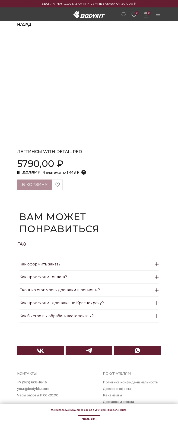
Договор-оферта (117, 389)
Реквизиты (112, 395)
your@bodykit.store (33, 389)
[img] (124, 14)
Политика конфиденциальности (130, 382)
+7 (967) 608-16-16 (32, 382)
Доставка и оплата (118, 402)
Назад (24, 24)
